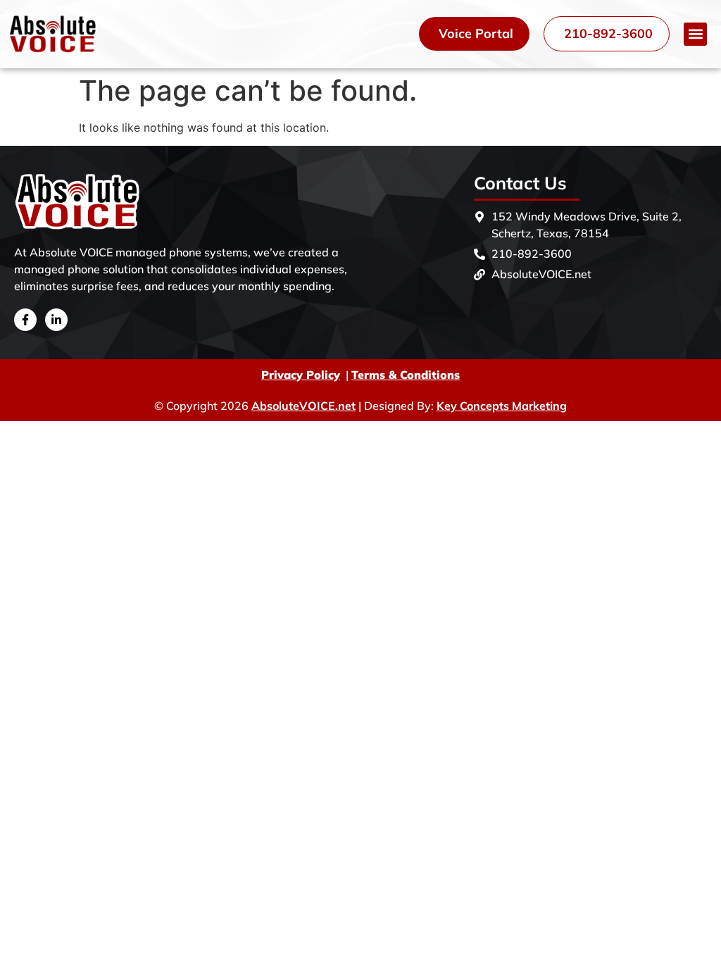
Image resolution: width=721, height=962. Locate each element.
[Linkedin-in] (56, 319)
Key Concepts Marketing (502, 406)
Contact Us (520, 183)
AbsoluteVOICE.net (303, 406)
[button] (695, 34)
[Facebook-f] (25, 319)
